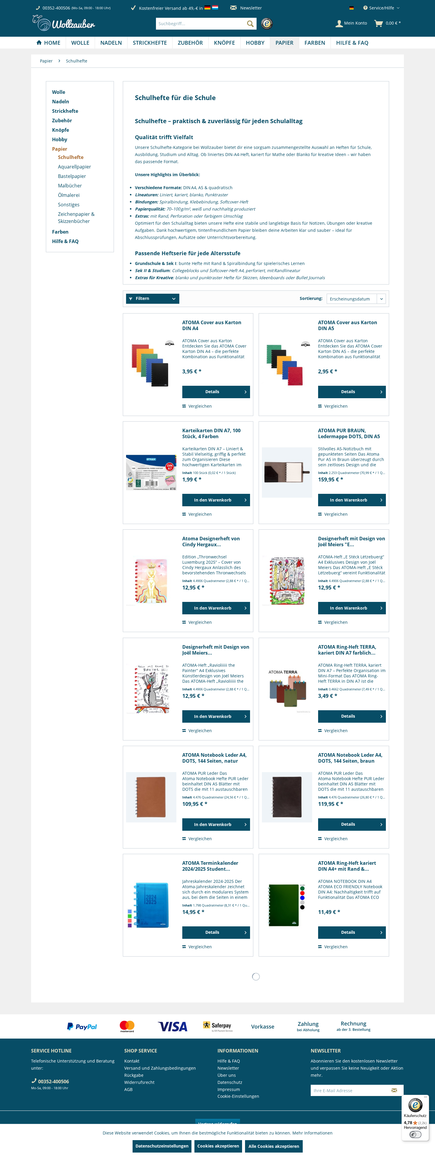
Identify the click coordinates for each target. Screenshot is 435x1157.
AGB (128, 1089)
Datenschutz (230, 1082)
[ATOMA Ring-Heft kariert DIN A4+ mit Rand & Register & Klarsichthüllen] (287, 905)
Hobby (59, 139)
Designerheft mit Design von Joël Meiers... (215, 650)
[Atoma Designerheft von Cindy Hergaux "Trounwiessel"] (151, 581)
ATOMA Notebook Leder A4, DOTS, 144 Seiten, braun (350, 758)
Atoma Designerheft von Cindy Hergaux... (211, 541)
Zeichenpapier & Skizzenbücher (76, 217)
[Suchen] (250, 24)
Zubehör (62, 120)
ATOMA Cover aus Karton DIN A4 (211, 325)
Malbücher (70, 185)
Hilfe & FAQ (65, 241)
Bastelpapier (72, 176)
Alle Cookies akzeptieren (274, 1146)
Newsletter (250, 8)
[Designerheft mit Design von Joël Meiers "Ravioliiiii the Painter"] (151, 689)
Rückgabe (134, 1075)
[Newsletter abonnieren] (394, 1090)
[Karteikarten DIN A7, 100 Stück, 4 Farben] (151, 473)
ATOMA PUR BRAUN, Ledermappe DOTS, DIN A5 (349, 433)
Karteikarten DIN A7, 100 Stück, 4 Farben (211, 433)
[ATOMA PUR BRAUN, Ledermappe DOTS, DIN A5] (287, 473)
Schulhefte (70, 157)
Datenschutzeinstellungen (162, 1146)
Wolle (58, 92)
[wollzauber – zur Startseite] (63, 23)
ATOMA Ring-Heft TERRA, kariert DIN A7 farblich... (347, 650)
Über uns (227, 1075)
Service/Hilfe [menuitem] (381, 8)
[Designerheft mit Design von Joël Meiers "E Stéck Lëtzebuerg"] (287, 581)
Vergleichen (199, 406)
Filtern (142, 298)
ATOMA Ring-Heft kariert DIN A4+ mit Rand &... (347, 866)
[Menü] (425, 1098)
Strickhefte (65, 111)
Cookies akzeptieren (218, 1146)
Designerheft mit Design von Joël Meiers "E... (351, 541)
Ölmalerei (69, 195)
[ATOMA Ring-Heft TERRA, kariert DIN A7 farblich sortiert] (287, 689)
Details (212, 391)
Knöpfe (60, 130)
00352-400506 (56, 8)
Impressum (229, 1089)
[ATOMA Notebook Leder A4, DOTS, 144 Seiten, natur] (151, 797)
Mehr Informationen (312, 1133)
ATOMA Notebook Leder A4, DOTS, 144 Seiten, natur (214, 758)
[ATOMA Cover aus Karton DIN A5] (287, 364)
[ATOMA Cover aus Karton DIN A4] (151, 364)
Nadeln (60, 101)
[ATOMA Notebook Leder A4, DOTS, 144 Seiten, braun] (287, 797)
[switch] (415, 1134)
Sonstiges (69, 204)
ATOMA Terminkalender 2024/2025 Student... (210, 866)
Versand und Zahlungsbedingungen (160, 1068)
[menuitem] (216, 24)
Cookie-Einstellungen (238, 1096)
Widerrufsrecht (139, 1082)
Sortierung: (311, 298)
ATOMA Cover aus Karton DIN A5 (347, 325)
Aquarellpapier (74, 166)
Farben (60, 232)
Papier (59, 149)
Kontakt (131, 1061)
